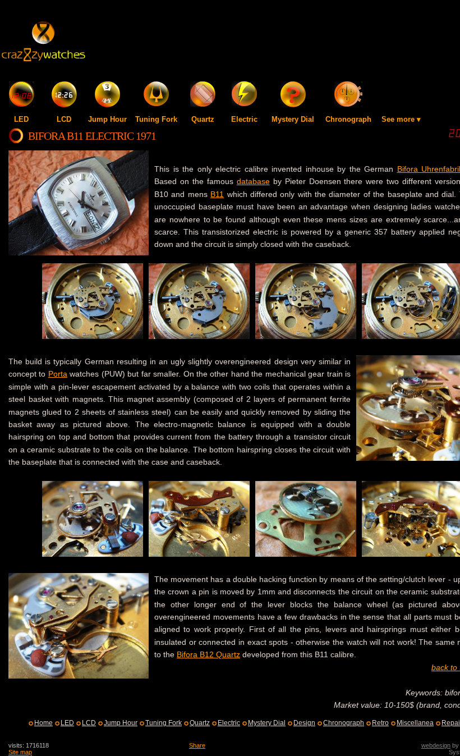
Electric (244, 119)
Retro (380, 723)
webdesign (435, 745)
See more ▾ (401, 119)
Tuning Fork (156, 119)
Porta (57, 373)
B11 (217, 194)
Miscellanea (415, 723)
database (253, 181)
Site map (20, 752)
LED (21, 119)
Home (43, 723)
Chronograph (348, 119)
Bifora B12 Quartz (208, 654)
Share (197, 745)
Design (304, 723)
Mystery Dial (293, 119)
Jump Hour (107, 119)
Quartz (202, 119)
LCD (64, 119)
